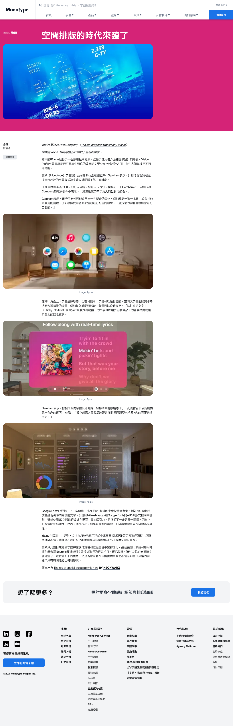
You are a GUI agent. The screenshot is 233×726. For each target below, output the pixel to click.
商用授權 (93, 709)
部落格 (6, 148)
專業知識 (132, 635)
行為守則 (217, 667)
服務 (113, 15)
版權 (215, 662)
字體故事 (132, 646)
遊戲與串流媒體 (96, 699)
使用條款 (217, 651)
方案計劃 (93, 662)
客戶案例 (132, 641)
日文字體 (66, 662)
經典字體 (66, 646)
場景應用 (10, 157)
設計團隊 (93, 683)
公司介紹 (217, 635)
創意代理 (93, 646)
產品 (91, 15)
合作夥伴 (161, 15)
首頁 (6, 33)
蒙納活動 (132, 651)
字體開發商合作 (185, 635)
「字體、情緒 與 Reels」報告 (143, 672)
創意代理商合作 (185, 641)
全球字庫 (66, 635)
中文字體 (66, 641)
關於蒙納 (190, 15)
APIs (90, 704)
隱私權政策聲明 (221, 656)
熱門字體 (66, 651)
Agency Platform (186, 646)
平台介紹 (93, 641)
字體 (68, 15)
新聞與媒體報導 (221, 641)
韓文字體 (66, 656)
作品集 (91, 678)
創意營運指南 (134, 678)
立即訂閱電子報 (24, 663)
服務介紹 (93, 672)
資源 (136, 15)
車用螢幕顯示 (95, 693)
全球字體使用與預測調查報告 (143, 667)
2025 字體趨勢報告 (137, 662)
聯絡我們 (221, 15)
